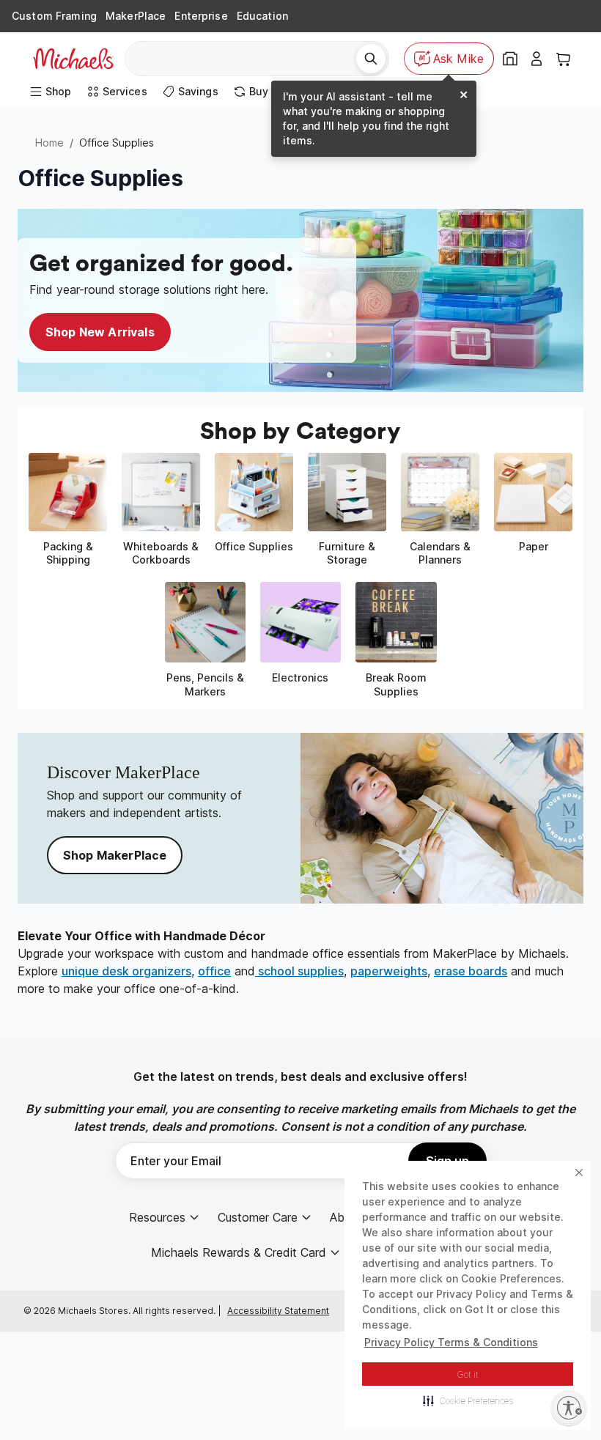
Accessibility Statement (278, 1310)
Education (262, 16)
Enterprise (200, 16)
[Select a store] (510, 58)
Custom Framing (54, 16)
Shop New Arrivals (100, 332)
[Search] (371, 58)
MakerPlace (136, 16)
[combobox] (246, 58)
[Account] (536, 58)
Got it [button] (468, 1374)
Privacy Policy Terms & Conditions (451, 1342)
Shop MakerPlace (114, 855)
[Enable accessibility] (568, 1407)
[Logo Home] (73, 59)
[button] (468, 1400)
